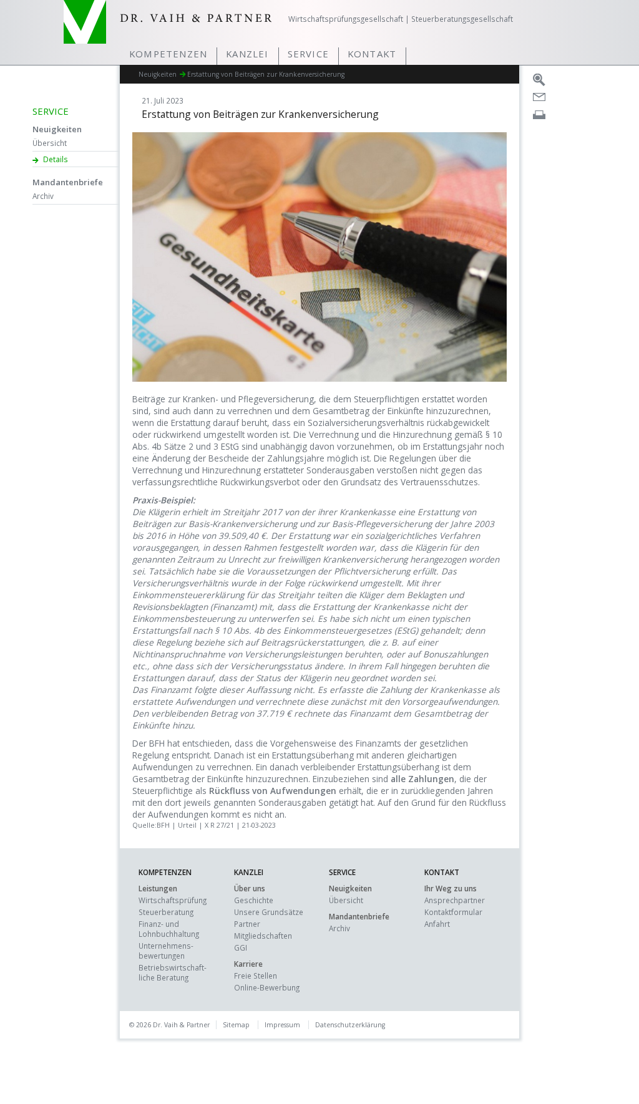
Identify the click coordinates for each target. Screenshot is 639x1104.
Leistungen (158, 888)
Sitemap (236, 1024)
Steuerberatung (166, 912)
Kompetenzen (168, 53)
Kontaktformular (453, 912)
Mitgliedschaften (263, 936)
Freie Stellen (255, 976)
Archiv (43, 196)
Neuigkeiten (57, 129)
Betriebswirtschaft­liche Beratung (173, 972)
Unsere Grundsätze (268, 912)
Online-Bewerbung (267, 987)
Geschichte (253, 900)
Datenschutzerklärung (350, 1024)
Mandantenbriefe (67, 182)
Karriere (248, 964)
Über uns (249, 888)
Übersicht (49, 143)
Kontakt (372, 53)
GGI (240, 947)
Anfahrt (437, 924)
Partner (247, 924)
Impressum (282, 1024)
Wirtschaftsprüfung (173, 900)
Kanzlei (247, 53)
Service (308, 53)
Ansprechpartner (454, 900)
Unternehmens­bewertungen (166, 951)
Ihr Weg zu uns (450, 888)
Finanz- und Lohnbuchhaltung (169, 929)
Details (55, 159)
